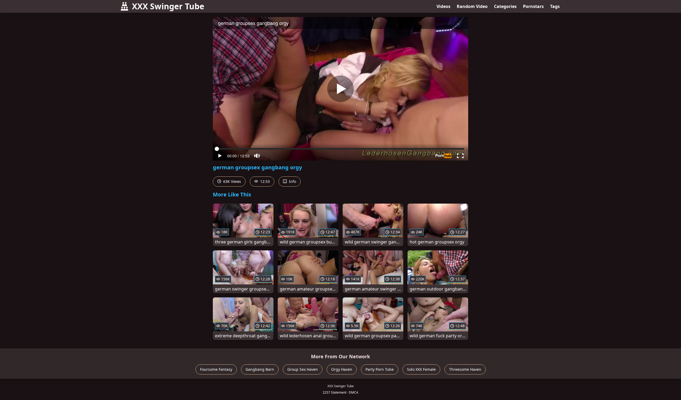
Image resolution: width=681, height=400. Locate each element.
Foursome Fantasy (216, 369)
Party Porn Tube (380, 369)
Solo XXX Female (421, 369)
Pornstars (533, 6)
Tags (555, 6)
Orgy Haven (341, 369)
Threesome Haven (465, 369)
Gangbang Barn (260, 369)
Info (292, 181)
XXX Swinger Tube (168, 6)
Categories (505, 6)
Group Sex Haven (302, 369)
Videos (443, 6)
